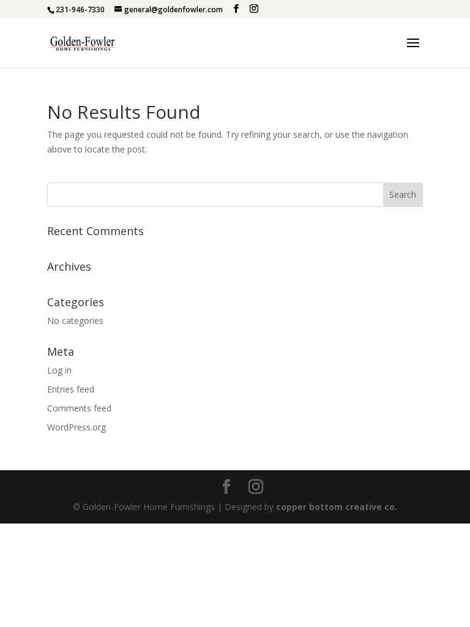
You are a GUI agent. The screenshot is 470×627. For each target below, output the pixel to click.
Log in (59, 370)
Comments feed (79, 408)
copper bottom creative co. (336, 506)
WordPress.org (76, 427)
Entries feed (70, 389)
